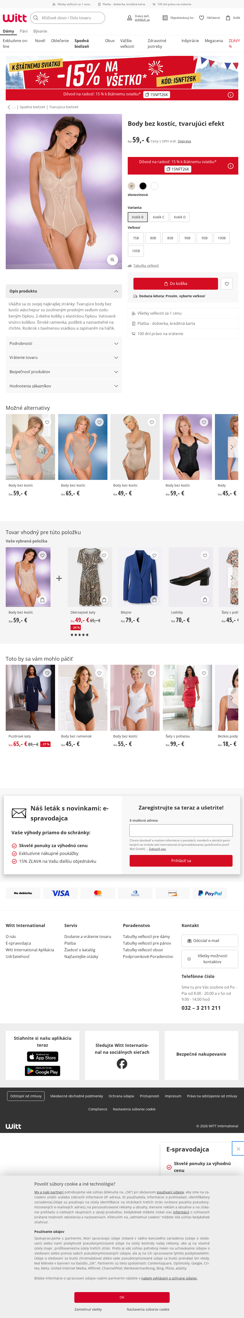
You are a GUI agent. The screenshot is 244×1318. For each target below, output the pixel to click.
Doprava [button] (184, 141)
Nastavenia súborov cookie (148, 1309)
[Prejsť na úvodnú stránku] (15, 17)
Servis (70, 925)
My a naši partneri (49, 1192)
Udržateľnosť (18, 956)
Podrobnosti (21, 343)
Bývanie (40, 31)
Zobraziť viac (157, 849)
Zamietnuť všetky (88, 1309)
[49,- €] (135, 447)
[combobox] (76, 18)
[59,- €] (30, 447)
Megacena (214, 40)
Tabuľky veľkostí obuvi (143, 949)
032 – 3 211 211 (201, 1007)
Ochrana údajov (121, 1096)
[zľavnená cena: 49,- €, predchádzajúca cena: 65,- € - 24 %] (90, 577)
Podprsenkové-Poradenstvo (148, 956)
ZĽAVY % (234, 43)
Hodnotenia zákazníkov (30, 386)
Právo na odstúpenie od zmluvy (212, 1096)
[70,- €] (190, 577)
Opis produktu (23, 291)
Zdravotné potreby (157, 43)
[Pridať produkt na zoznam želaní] (227, 283)
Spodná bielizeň (82, 43)
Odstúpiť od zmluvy (25, 1096)
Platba (70, 943)
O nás (11, 936)
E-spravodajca (18, 943)
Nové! (40, 40)
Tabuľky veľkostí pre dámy (146, 936)
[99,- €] (187, 698)
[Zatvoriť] (238, 1148)
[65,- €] (83, 447)
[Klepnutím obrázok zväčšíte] (112, 259)
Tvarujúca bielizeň (63, 107)
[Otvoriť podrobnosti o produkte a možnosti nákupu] (42, 600)
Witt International (25, 925)
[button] (8, 107)
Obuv (110, 40)
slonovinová (138, 194)
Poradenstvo (136, 925)
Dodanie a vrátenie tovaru (87, 936)
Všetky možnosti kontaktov (213, 959)
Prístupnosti (149, 1096)
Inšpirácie (190, 40)
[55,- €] (135, 698)
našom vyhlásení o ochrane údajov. (169, 1278)
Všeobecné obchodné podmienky (76, 1096)
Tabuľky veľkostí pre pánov (147, 943)
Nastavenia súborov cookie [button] (134, 1109)
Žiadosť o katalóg (79, 949)
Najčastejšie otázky (81, 956)
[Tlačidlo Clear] (100, 18)
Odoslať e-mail (211, 942)
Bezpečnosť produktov (30, 371)
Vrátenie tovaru (24, 357)
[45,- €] (83, 698)
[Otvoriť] (230, 95)
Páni (24, 31)
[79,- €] (140, 577)
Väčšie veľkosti (127, 43)
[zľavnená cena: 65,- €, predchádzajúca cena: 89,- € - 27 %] (30, 698)
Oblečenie (60, 40)
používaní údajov (170, 1192)
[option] (131, 186)
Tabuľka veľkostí (146, 266)
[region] (122, 1247)
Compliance (97, 1109)
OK (122, 1297)
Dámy (8, 31)
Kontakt (190, 925)
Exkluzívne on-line (15, 43)
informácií (181, 1212)
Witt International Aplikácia (30, 949)
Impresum (173, 1096)
